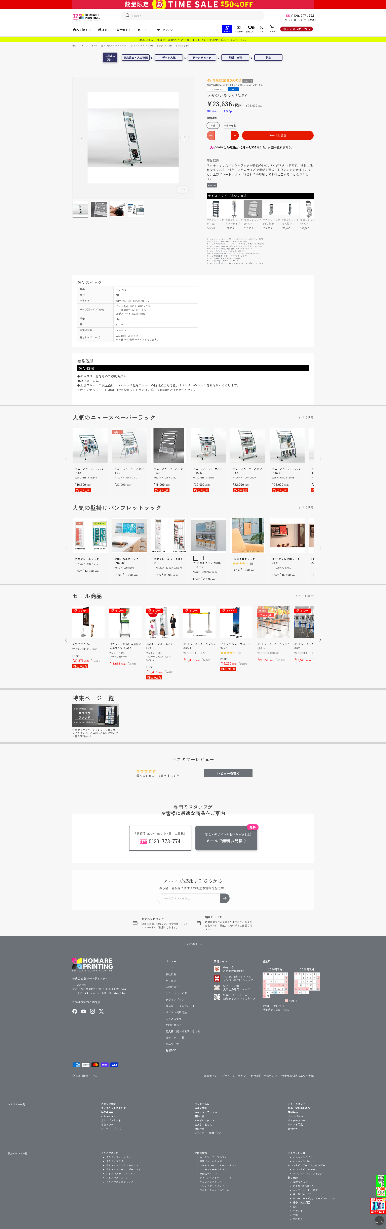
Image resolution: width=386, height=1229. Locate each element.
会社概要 (171, 974)
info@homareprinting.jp (86, 1002)
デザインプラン (175, 999)
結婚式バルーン (208, 1173)
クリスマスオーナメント (119, 1157)
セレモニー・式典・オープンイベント (314, 1198)
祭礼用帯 (298, 1219)
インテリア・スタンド (212, 1186)
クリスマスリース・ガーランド (123, 1169)
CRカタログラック (244, 559)
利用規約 (256, 1076)
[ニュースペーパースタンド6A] (247, 445)
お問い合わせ (174, 1025)
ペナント (298, 1210)
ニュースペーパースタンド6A (247, 471)
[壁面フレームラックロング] (168, 535)
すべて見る (306, 417)
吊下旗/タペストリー (305, 1186)
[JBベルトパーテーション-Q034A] (199, 622)
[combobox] (192, 15)
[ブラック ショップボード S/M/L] (236, 622)
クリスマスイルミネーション (122, 1165)
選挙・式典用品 (301, 1202)
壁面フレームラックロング (168, 561)
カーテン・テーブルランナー (216, 1157)
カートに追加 (277, 135)
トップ (170, 968)
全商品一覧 (218, 258)
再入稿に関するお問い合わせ (183, 1031)
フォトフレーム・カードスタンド (218, 1165)
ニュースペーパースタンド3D (89, 471)
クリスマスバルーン (117, 1177)
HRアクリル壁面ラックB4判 (286, 561)
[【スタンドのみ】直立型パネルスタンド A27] (125, 622)
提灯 (295, 1206)
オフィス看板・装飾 (221, 241)
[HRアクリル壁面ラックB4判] (287, 535)
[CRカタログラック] (247, 535)
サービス (163, 30)
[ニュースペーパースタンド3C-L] (287, 445)
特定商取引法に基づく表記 (297, 1076)
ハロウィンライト (303, 1157)
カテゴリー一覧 (175, 1038)
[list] (133, 138)
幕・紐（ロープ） (303, 1194)
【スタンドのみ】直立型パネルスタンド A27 (125, 646)
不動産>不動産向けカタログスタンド (228, 253)
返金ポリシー (212, 1076)
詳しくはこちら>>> (234, 40)
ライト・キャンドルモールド (216, 1190)
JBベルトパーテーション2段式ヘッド (273, 646)
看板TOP (104, 30)
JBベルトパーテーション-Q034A (199, 646)
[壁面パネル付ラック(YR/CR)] (129, 535)
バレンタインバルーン (305, 1169)
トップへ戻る (191, 943)
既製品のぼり (300, 1181)
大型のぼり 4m (81, 644)
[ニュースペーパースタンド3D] (90, 445)
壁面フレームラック (87, 559)
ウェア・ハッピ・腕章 (305, 1190)
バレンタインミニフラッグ (308, 1173)
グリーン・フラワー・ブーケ (216, 1177)
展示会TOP (123, 30)
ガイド (142, 30)
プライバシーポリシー (235, 1076)
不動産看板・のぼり (221, 256)
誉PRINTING (89, 1076)
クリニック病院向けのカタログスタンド (229, 246)
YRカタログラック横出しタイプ (207, 565)
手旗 (295, 1215)
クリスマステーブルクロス (121, 1173)
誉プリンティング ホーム (85, 45)
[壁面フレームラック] (90, 535)
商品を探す (80, 30)
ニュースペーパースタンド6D (129, 471)
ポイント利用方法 (176, 1012)
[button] (272, 29)
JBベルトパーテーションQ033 (309, 646)
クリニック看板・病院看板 (224, 248)
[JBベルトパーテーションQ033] (310, 622)
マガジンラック (156, 45)
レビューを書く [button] (228, 773)
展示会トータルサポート (180, 1006)
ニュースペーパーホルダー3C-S (208, 471)
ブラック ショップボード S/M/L (235, 646)
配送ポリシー (272, 1076)
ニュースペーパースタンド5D (168, 471)
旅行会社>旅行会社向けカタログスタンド (229, 263)
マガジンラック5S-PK (177, 45)
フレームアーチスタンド (213, 1169)
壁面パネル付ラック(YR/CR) (126, 561)
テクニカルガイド (176, 993)
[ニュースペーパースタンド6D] (129, 445)
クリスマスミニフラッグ (119, 1181)
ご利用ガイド (174, 987)
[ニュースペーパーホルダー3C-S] (208, 445)
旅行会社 (217, 261)
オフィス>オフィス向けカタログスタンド (229, 239)
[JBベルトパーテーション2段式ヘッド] (273, 622)
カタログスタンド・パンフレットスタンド (123, 45)
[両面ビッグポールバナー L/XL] (162, 622)
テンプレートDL (216, 89)
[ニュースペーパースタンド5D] (168, 445)
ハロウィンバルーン (304, 1161)
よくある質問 (174, 1019)
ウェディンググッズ (211, 1181)
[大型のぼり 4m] (88, 622)
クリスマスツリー (116, 1161)
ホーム (209, 239)
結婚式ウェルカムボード (213, 1161)
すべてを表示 (304, 595)
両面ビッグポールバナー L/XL (161, 646)
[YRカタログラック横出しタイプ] (208, 535)
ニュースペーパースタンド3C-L (286, 471)
